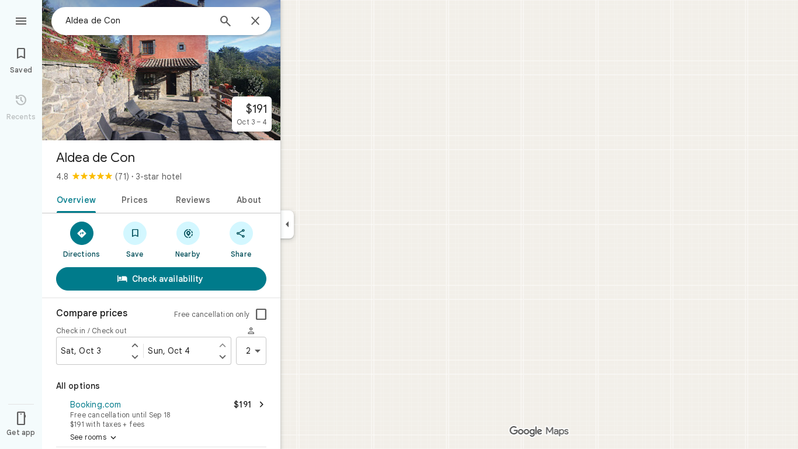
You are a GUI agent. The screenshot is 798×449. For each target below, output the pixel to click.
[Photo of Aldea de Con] (161, 70)
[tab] (74, 199)
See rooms (94, 437)
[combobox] (137, 20)
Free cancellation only (211, 314)
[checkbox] (261, 315)
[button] (161, 412)
